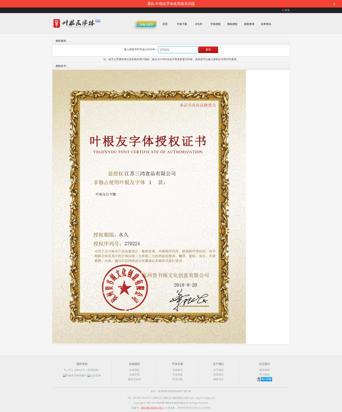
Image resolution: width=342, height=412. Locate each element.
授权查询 (249, 24)
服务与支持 (134, 379)
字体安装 (177, 374)
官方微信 (264, 374)
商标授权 (232, 24)
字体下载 (182, 24)
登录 (287, 10)
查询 (208, 49)
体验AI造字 (146, 24)
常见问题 (177, 379)
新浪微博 (264, 369)
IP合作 (198, 24)
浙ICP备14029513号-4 (152, 407)
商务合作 (218, 379)
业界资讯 (266, 24)
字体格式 (177, 369)
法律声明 (134, 374)
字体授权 (215, 24)
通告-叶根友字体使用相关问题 (241, 4)
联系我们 (218, 374)
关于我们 (218, 369)
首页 (165, 24)
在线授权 (134, 369)
